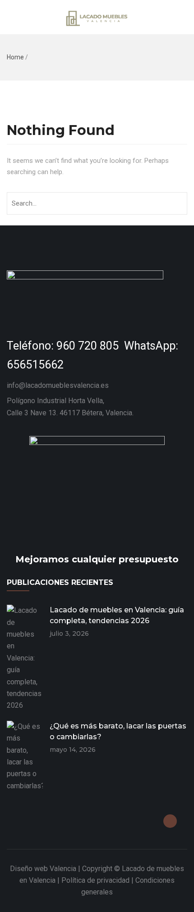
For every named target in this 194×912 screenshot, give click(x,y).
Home (15, 57)
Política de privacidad (95, 880)
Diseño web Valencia (43, 868)
